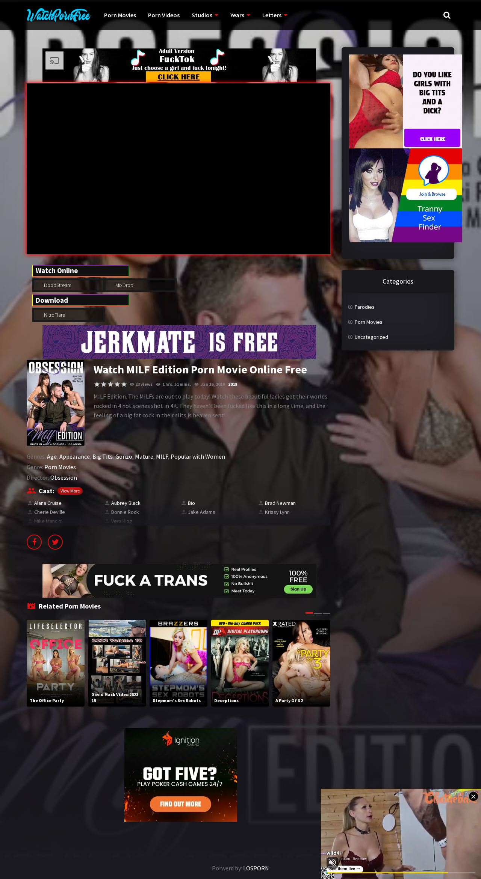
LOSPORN (256, 868)
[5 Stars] (124, 384)
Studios (202, 15)
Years (237, 15)
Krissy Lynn (277, 512)
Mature (144, 456)
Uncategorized (371, 337)
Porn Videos (164, 15)
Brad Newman (280, 503)
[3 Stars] (110, 384)
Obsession (63, 477)
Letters (271, 15)
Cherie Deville (49, 512)
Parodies (365, 307)
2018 (232, 384)
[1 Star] (97, 384)
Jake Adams (201, 512)
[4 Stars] (117, 384)
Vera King (121, 521)
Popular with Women (198, 456)
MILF (162, 456)
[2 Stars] (103, 384)
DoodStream (57, 285)
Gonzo (123, 456)
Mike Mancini (48, 521)
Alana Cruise (48, 503)
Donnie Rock (125, 512)
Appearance (74, 456)
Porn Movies (120, 15)
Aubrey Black (126, 503)
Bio (191, 503)
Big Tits (102, 456)
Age (52, 456)
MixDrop (123, 285)
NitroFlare (54, 314)
